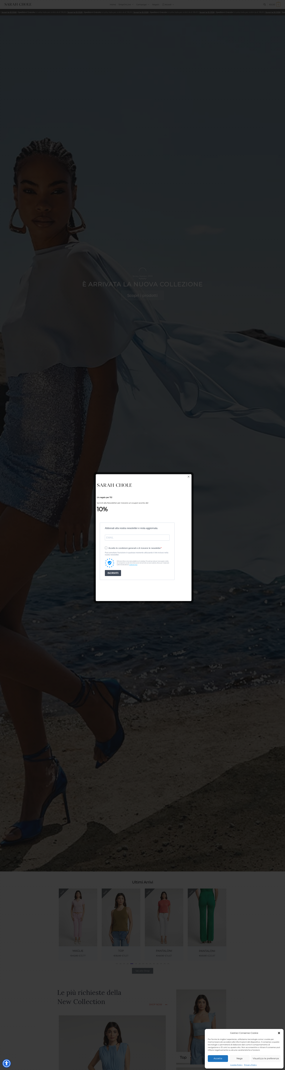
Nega (240, 1058)
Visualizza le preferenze (266, 1058)
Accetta (218, 1058)
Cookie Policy (236, 1065)
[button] (279, 1033)
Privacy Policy (250, 1065)
